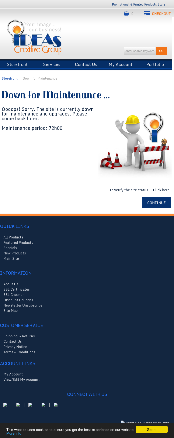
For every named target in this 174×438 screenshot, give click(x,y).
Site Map (10, 310)
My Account (120, 63)
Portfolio (155, 63)
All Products (13, 237)
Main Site (11, 258)
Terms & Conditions (19, 352)
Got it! (152, 429)
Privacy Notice (15, 347)
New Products (14, 253)
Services (51, 63)
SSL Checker (13, 294)
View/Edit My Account (21, 379)
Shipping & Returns (19, 336)
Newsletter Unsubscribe (22, 305)
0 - (134, 13)
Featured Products (18, 242)
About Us (10, 284)
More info (13, 433)
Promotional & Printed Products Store (138, 4)
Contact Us (86, 63)
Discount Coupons (18, 300)
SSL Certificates (16, 289)
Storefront (17, 63)
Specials (10, 248)
